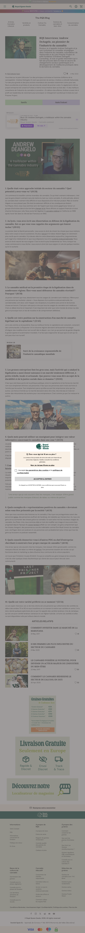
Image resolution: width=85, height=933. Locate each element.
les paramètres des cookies (37, 470)
